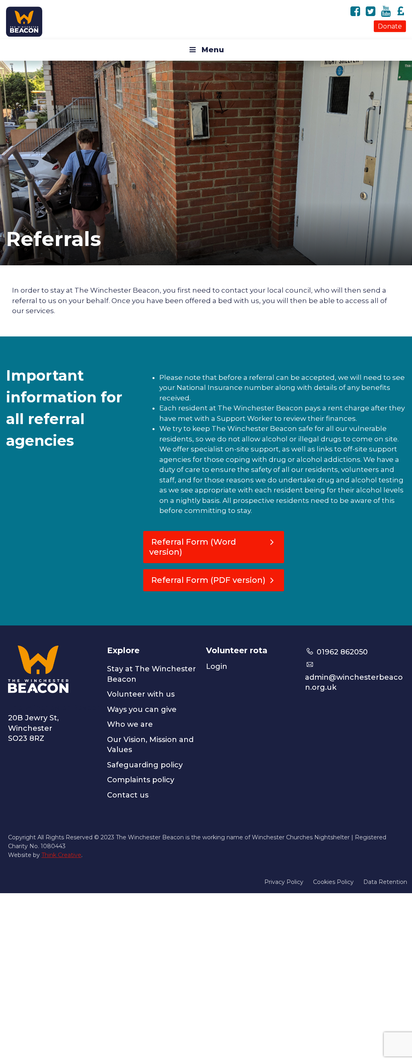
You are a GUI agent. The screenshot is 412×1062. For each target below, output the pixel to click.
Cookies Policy (333, 882)
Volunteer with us (141, 694)
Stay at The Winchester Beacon (151, 674)
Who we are (130, 724)
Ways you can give (142, 709)
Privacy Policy (283, 882)
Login (216, 666)
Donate (390, 26)
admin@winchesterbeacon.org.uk (354, 682)
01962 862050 (341, 652)
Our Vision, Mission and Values (150, 744)
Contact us (127, 795)
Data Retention (385, 882)
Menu (213, 49)
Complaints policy (140, 779)
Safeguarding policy (145, 765)
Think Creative (61, 855)
